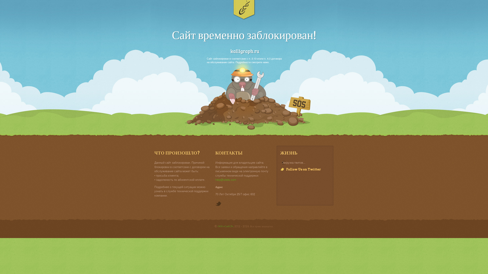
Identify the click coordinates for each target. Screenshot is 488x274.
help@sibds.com (225, 180)
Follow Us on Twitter (303, 169)
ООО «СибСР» (226, 226)
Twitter (218, 204)
